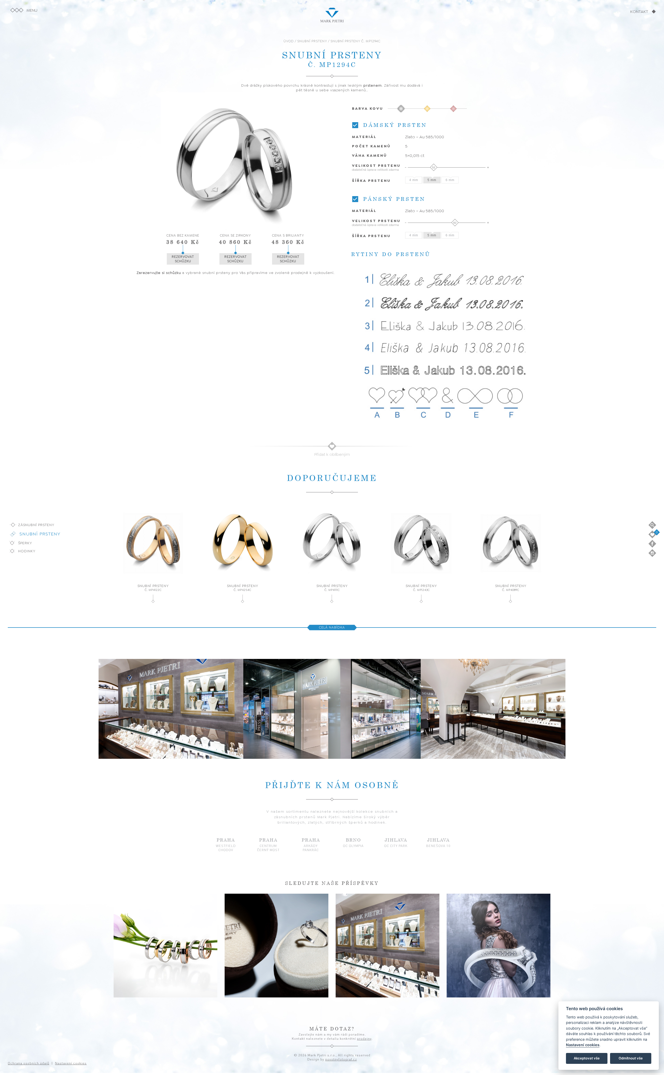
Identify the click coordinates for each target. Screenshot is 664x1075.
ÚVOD (288, 41)
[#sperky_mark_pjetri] (165, 945)
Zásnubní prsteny (36, 524)
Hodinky (27, 551)
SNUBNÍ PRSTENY (312, 41)
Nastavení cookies (582, 1045)
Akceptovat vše (587, 1058)
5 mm (431, 180)
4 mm (413, 180)
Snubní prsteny (39, 534)
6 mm (450, 180)
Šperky (25, 543)
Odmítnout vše (631, 1058)
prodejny (364, 1038)
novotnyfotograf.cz (341, 1059)
